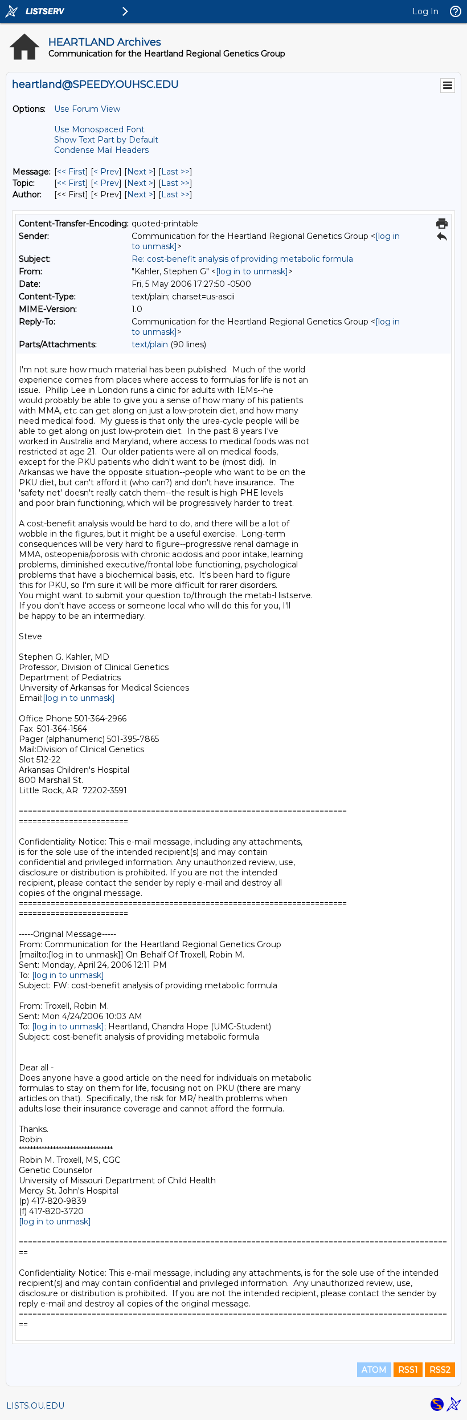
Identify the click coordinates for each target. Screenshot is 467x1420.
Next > (140, 172)
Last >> (175, 172)
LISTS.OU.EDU (35, 1406)
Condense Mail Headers (101, 150)
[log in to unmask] (252, 271)
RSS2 (439, 1370)
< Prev (106, 172)
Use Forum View (87, 109)
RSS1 (408, 1370)
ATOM (374, 1370)
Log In (425, 11)
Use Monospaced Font (99, 129)
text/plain (150, 344)
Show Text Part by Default (106, 140)
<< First (71, 172)
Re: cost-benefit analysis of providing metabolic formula (242, 259)
